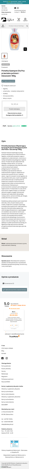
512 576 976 (4, 14)
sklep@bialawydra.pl (7, 424)
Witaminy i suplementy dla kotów (10, 397)
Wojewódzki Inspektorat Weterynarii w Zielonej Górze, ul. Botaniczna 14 (14, 456)
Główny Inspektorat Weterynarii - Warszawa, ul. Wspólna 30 (14, 451)
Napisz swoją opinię (9, 81)
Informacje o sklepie (7, 348)
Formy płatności (6, 366)
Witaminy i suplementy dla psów (10, 389)
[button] (9, 308)
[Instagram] (18, 8)
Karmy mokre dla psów (7, 394)
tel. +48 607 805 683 (7, 422)
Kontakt (3, 353)
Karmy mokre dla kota (7, 402)
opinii (18, 305)
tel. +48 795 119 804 (7, 419)
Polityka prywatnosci (7, 379)
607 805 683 (4, 10)
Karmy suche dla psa (7, 391)
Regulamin (4, 376)
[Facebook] (15, 8)
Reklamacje (4, 374)
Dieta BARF (4, 404)
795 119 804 (4, 8)
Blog (2, 351)
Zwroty (3, 371)
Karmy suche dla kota (7, 399)
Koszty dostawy (6, 368)
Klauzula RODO (5, 382)
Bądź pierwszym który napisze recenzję (15, 289)
